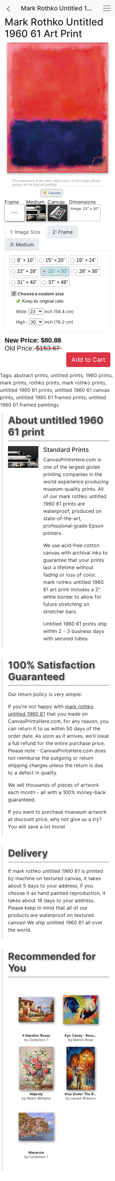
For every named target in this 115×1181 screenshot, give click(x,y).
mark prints (13, 383)
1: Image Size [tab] (25, 232)
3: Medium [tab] (22, 244)
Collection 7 (38, 1040)
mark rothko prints (83, 383)
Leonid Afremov (83, 1098)
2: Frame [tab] (62, 232)
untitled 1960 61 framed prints (51, 397)
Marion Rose (83, 1040)
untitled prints (67, 375)
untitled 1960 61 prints (26, 390)
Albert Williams (39, 1098)
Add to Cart (88, 359)
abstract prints (31, 375)
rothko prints (44, 383)
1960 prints (99, 375)
